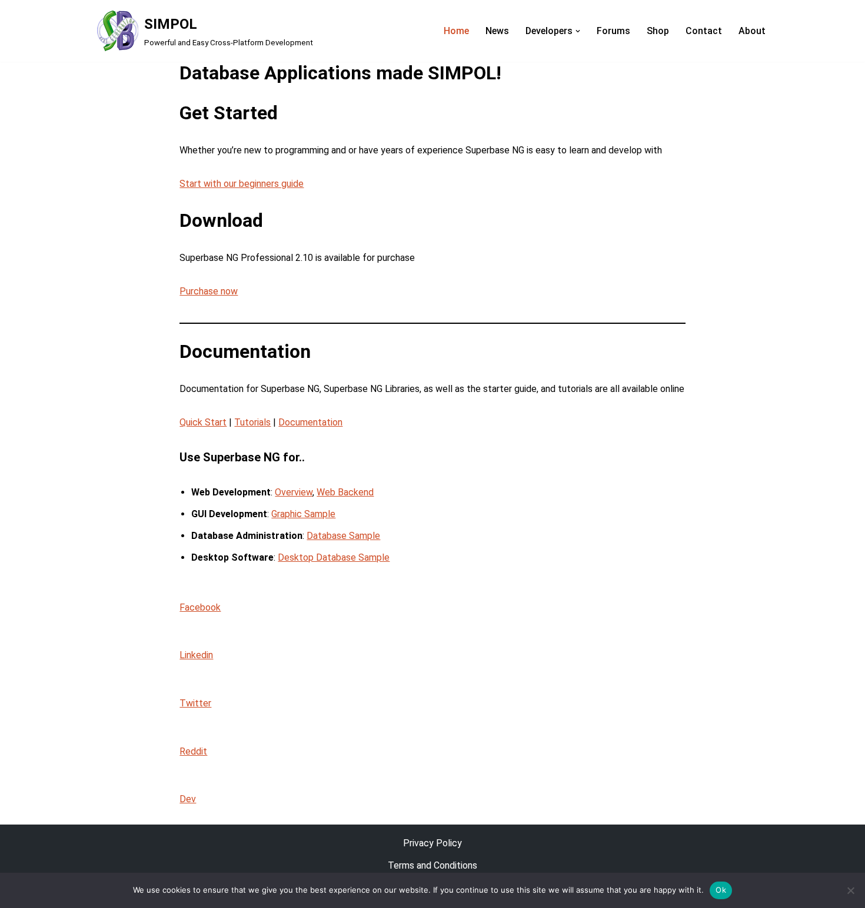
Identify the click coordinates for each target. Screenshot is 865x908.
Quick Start (203, 422)
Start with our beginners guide (241, 183)
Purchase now (208, 291)
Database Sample (343, 535)
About (752, 30)
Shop (658, 30)
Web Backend (345, 492)
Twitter (195, 703)
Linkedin (196, 655)
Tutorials (252, 422)
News (497, 30)
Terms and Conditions (432, 865)
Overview (293, 492)
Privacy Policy (432, 843)
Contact (704, 30)
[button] (577, 31)
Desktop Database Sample (334, 557)
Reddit (193, 751)
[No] (850, 890)
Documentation (310, 422)
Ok (721, 889)
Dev (187, 799)
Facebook (200, 607)
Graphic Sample (303, 514)
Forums (613, 30)
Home (456, 30)
